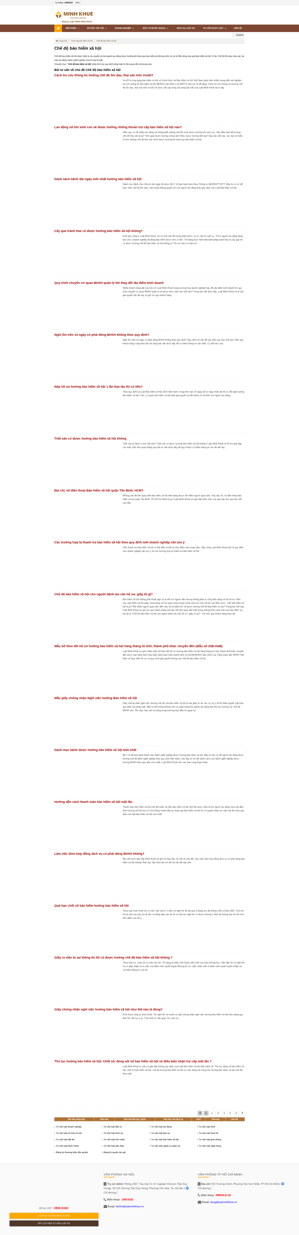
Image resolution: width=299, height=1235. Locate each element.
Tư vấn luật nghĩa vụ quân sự (165, 1146)
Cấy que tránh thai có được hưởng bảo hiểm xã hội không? (98, 231)
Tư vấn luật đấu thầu (114, 1146)
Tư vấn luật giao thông (210, 1139)
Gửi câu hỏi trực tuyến (135, 1119)
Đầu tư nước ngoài (154, 28)
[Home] (58, 28)
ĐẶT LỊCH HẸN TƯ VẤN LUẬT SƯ (54, 1223)
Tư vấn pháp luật (213, 28)
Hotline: (65, 3)
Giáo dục (104, 1119)
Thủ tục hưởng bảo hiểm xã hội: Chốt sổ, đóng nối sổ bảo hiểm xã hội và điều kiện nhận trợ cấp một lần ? (133, 1061)
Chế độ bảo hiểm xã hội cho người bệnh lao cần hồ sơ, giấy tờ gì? (103, 594)
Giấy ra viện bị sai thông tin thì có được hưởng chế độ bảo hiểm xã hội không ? (113, 957)
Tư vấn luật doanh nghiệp (68, 1126)
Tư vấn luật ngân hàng (210, 1146)
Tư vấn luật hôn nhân (114, 1139)
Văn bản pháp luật (76, 1119)
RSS (77, 3)
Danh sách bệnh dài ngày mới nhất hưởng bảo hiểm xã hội (98, 179)
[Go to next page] (242, 1113)
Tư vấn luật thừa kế (208, 1133)
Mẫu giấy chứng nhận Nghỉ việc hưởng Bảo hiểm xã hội (95, 698)
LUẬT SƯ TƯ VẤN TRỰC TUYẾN (54, 1216)
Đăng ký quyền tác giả (115, 1152)
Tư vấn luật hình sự (113, 1133)
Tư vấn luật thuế (207, 1126)
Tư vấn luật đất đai (65, 1139)
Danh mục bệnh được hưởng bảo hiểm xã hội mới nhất (95, 750)
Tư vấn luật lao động (161, 1126)
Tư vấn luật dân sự (160, 1133)
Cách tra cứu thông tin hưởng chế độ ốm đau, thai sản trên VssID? (103, 75)
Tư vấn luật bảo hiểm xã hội (165, 1139)
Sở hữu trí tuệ (96, 28)
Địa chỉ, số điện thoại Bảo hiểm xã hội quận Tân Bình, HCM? (98, 490)
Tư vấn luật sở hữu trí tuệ (68, 1133)
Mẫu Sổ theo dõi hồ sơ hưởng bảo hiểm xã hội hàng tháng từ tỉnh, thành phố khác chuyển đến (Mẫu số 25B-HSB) (138, 646)
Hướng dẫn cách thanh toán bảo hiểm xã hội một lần (93, 802)
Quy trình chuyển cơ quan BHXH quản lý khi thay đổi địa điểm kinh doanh (109, 283)
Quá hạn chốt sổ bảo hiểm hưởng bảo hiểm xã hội (91, 905)
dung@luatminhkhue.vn (223, 1202)
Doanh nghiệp (123, 28)
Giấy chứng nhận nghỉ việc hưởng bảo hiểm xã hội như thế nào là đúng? (108, 1009)
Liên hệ (238, 28)
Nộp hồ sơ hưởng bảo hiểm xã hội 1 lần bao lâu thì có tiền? (98, 386)
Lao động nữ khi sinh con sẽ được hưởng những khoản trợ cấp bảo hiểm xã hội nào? (118, 127)
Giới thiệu (71, 28)
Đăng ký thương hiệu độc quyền (72, 1152)
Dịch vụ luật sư (186, 28)
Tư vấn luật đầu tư (113, 1126)
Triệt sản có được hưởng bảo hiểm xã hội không (90, 438)
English (239, 35)
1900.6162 (61, 1208)
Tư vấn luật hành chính (67, 1146)
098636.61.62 (223, 1195)
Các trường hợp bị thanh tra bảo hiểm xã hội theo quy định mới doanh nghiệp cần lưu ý (119, 542)
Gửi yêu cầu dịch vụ (173, 1119)
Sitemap (215, 1119)
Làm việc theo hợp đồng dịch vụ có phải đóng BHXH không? (99, 853)
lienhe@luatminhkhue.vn (130, 1206)
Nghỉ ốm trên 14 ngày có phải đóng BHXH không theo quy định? (101, 334)
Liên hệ (234, 1119)
